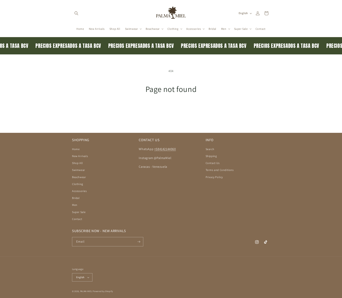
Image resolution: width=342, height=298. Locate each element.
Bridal (76, 198)
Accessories (79, 191)
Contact (77, 219)
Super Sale (79, 212)
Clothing (77, 184)
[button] (76, 13)
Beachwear (79, 177)
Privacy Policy (214, 177)
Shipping (211, 156)
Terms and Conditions (220, 170)
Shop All (77, 163)
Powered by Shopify (103, 291)
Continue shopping (171, 109)
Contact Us (213, 163)
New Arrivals (80, 156)
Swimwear (78, 170)
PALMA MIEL (86, 291)
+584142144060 (165, 149)
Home (76, 149)
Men (74, 205)
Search (210, 149)
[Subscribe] (138, 241)
